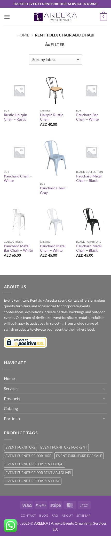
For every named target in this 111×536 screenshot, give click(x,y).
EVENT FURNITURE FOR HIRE (28, 456)
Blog (43, 515)
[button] (7, 16)
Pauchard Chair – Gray (54, 190)
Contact (28, 515)
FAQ (55, 515)
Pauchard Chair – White (18, 178)
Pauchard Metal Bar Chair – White (18, 248)
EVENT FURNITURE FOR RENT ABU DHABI (38, 473)
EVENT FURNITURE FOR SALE (79, 456)
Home (23, 34)
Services (11, 388)
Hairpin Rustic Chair (51, 117)
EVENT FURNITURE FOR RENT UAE (32, 481)
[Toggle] (104, 388)
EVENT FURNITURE (20, 447)
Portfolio (12, 418)
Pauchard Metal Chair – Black (89, 178)
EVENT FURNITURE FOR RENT (63, 447)
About (67, 515)
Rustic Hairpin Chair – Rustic (15, 117)
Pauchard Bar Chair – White (87, 117)
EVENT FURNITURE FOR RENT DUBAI (34, 464)
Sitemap (83, 515)
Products (12, 398)
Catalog (11, 408)
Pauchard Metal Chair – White (53, 248)
